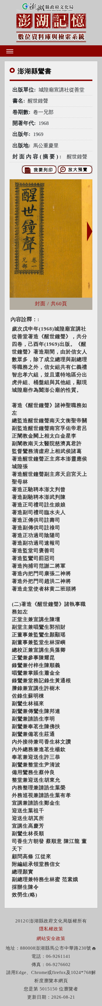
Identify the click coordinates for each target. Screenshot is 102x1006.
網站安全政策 (51, 938)
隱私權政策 (51, 928)
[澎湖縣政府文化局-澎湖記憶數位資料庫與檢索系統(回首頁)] (51, 22)
